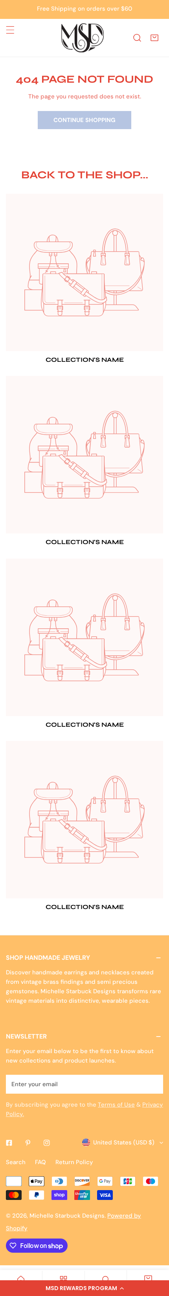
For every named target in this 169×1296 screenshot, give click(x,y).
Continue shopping (84, 120)
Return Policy (74, 1162)
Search (16, 1162)
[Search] (137, 37)
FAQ (40, 1162)
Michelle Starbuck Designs (67, 1216)
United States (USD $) (123, 1142)
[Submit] (152, 1084)
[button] (84, 1288)
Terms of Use (116, 1105)
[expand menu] (10, 30)
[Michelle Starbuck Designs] (82, 37)
